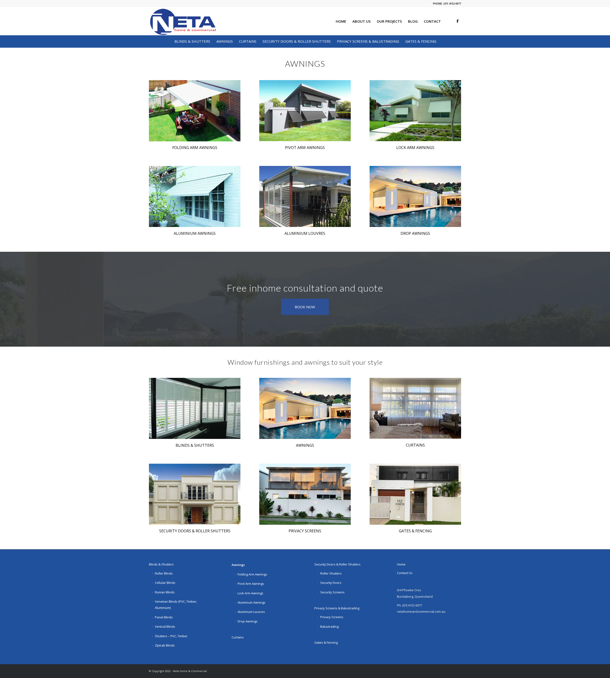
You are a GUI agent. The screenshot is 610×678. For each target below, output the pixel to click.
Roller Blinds (164, 573)
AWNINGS (305, 445)
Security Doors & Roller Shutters (337, 564)
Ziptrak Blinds (165, 645)
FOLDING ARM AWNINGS (194, 147)
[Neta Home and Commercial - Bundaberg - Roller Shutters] (194, 494)
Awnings (238, 565)
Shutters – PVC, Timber (171, 636)
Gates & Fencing (326, 642)
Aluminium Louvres (251, 612)
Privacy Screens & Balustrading (336, 608)
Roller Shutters (331, 573)
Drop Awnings (248, 621)
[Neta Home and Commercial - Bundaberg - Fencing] (415, 494)
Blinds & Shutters (161, 564)
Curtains (238, 637)
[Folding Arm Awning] (194, 110)
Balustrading (329, 626)
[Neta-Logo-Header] (182, 21)
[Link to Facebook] (457, 21)
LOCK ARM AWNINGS (415, 147)
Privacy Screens (331, 617)
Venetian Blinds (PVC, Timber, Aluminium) (176, 604)
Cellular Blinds (165, 582)
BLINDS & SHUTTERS (195, 445)
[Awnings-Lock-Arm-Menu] (415, 110)
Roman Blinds (165, 592)
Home (401, 564)
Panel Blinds (164, 617)
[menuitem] (341, 21)
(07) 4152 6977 (452, 3)
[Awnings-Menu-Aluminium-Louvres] (305, 196)
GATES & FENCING (415, 531)
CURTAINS (415, 445)
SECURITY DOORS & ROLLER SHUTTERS (194, 531)
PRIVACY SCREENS (305, 531)
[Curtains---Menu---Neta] (415, 408)
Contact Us (404, 573)
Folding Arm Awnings (252, 574)
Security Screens (332, 592)
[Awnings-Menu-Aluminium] (194, 196)
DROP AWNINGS (415, 233)
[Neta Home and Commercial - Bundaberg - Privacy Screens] (305, 494)
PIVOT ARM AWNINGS (305, 147)
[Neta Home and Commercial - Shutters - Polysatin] (194, 408)
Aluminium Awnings (251, 602)
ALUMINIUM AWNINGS (195, 233)
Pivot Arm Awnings (251, 583)
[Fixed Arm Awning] (305, 110)
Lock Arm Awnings (250, 593)
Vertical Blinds (165, 626)
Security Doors (330, 582)
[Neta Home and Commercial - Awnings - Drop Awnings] (415, 196)
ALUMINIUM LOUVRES (305, 233)
